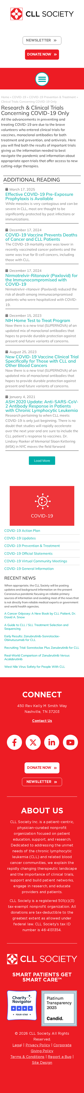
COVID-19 (19, 97)
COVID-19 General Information (29, 568)
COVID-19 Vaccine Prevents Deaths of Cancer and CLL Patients (41, 237)
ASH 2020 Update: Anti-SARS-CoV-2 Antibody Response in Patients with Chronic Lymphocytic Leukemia (41, 406)
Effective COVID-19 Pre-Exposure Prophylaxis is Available (39, 196)
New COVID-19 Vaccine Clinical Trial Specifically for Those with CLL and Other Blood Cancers (42, 361)
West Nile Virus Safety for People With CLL (34, 667)
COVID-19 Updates (20, 538)
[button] (42, 79)
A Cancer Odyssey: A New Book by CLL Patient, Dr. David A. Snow (40, 615)
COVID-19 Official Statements (28, 553)
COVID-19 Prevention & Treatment (52, 97)
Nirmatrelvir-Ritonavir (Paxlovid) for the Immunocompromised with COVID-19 (41, 280)
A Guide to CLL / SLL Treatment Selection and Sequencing (36, 627)
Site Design (42, 1062)
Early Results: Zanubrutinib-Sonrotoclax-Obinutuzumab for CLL (32, 638)
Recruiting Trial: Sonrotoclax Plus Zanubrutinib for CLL (41, 648)
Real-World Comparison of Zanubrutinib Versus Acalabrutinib (37, 657)
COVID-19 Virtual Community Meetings (35, 561)
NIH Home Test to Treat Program (37, 320)
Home (5, 97)
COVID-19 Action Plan (22, 530)
